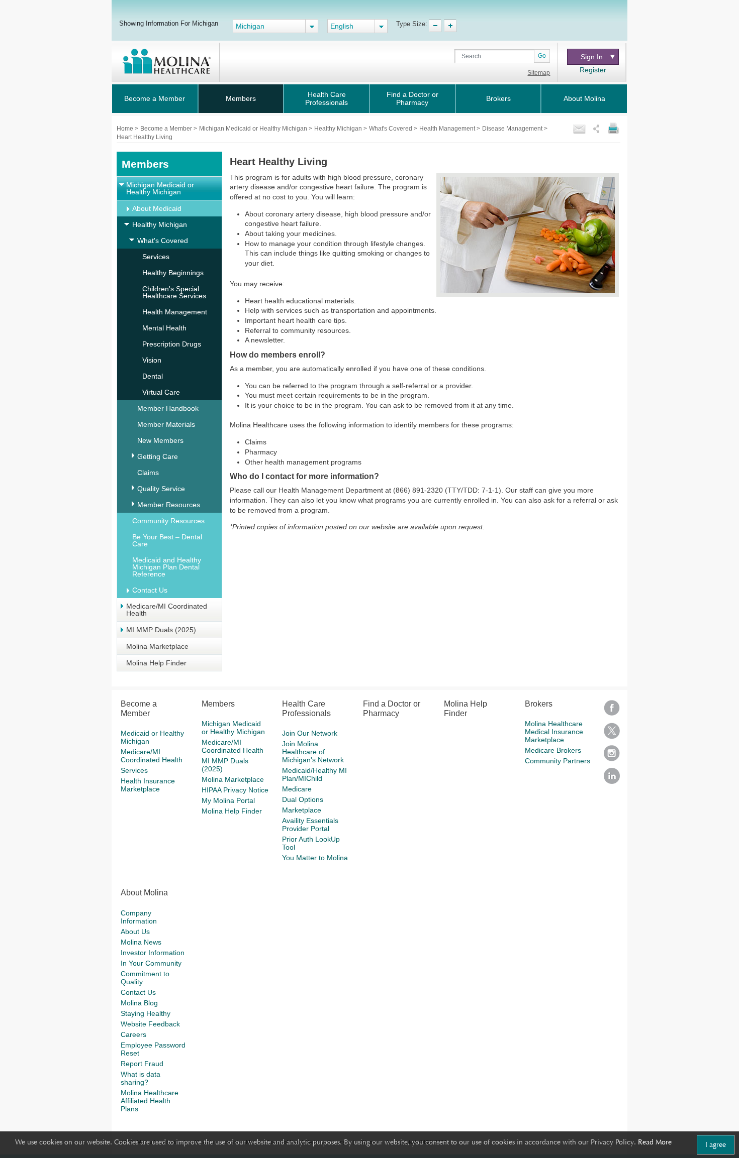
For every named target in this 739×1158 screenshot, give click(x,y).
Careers (133, 1034)
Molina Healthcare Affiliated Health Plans (149, 1101)
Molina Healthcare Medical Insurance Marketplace (554, 732)
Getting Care (157, 456)
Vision (151, 360)
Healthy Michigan (338, 128)
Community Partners (557, 761)
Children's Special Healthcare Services (174, 292)
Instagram (612, 756)
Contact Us (149, 590)
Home (126, 128)
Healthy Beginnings (173, 273)
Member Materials (166, 424)
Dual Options (302, 799)
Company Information (139, 917)
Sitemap (538, 72)
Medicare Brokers (553, 750)
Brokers (498, 98)
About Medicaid (156, 208)
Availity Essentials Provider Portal (310, 825)
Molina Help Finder (156, 663)
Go (542, 55)
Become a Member (154, 98)
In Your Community (151, 963)
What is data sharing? (140, 1078)
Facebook (612, 711)
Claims (148, 473)
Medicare (297, 789)
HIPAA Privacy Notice (235, 790)
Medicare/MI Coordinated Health (166, 609)
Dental (152, 376)
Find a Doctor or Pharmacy (412, 98)
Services (155, 257)
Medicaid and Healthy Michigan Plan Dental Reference (166, 567)
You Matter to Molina (315, 858)
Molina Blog (139, 1003)
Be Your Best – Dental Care (167, 540)
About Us (135, 932)
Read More (655, 1141)
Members (241, 98)
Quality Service (161, 489)
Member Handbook (168, 408)
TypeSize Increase (450, 25)
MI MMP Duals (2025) (161, 630)
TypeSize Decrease (435, 25)
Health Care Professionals (326, 98)
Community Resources (168, 521)
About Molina (584, 98)
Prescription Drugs (171, 344)
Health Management (448, 128)
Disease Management (513, 128)
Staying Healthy (145, 1013)
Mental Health (164, 328)
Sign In (592, 57)
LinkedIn (612, 779)
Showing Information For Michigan (168, 23)
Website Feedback (150, 1024)
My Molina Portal (228, 800)
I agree (715, 1144)
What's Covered (391, 128)
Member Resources (168, 505)
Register (593, 70)
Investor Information (152, 953)
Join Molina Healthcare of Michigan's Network (313, 752)
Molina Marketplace (157, 646)
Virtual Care (161, 392)
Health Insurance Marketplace (148, 785)
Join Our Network (309, 733)
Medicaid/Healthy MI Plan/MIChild (314, 774)
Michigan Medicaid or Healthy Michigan (254, 128)
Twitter (612, 734)
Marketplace (301, 810)
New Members (160, 440)
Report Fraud (142, 1064)
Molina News (141, 942)
